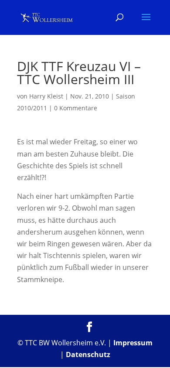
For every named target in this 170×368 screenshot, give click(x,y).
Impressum (133, 343)
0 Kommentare (75, 108)
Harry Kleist (46, 96)
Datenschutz (88, 354)
